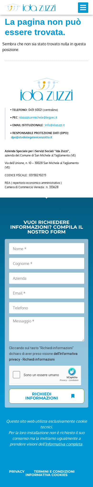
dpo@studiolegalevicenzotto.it (31, 137)
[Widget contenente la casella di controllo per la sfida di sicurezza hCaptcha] (45, 375)
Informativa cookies (46, 475)
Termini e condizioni (54, 471)
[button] (83, 7)
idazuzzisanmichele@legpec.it (38, 117)
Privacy (16, 471)
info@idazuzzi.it (55, 125)
